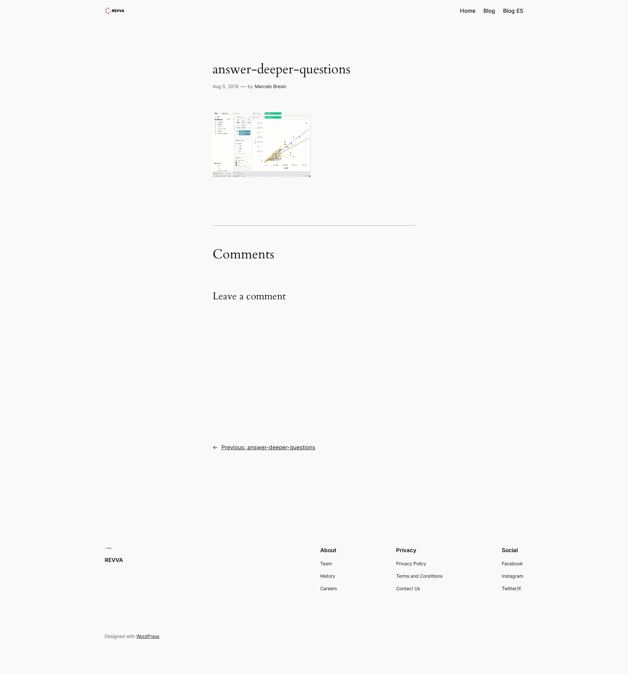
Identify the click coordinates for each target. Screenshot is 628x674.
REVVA (114, 560)
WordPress (147, 636)
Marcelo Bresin (270, 86)
